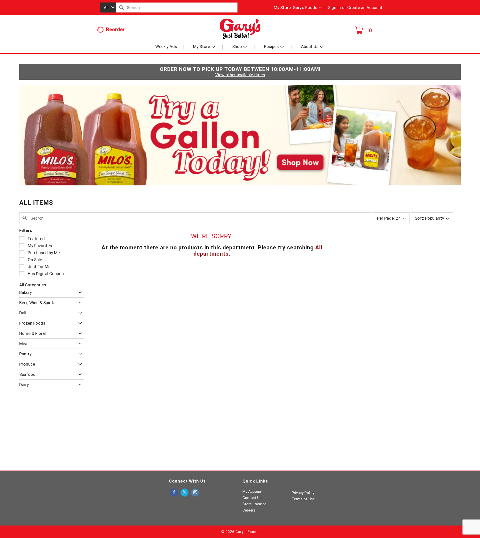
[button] (307, 7)
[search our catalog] (121, 7)
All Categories (32, 284)
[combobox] (108, 7)
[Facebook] (174, 493)
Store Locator (254, 504)
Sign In (334, 7)
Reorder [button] (115, 29)
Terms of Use (303, 499)
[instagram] (195, 493)
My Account (252, 491)
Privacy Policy (303, 493)
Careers (249, 510)
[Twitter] (184, 493)
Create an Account (364, 7)
